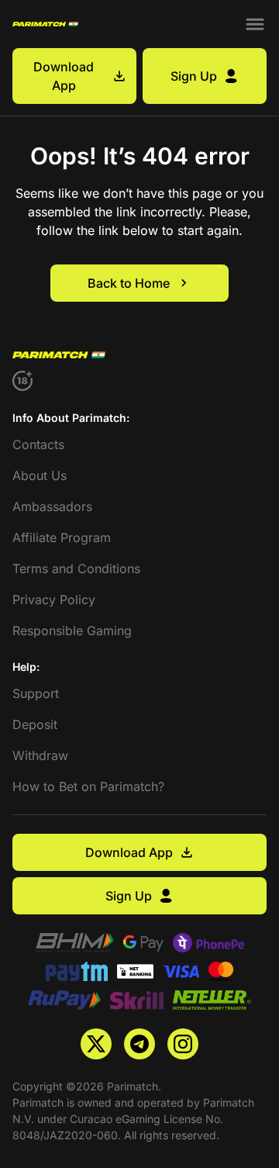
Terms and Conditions (76, 568)
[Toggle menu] (255, 24)
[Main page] (45, 24)
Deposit (34, 724)
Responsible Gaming (72, 630)
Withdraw (40, 755)
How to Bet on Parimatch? (88, 786)
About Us (39, 475)
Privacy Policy (53, 599)
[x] (96, 1043)
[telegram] (139, 1043)
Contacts (38, 444)
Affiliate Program (61, 537)
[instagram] (182, 1043)
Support (35, 693)
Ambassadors (52, 506)
